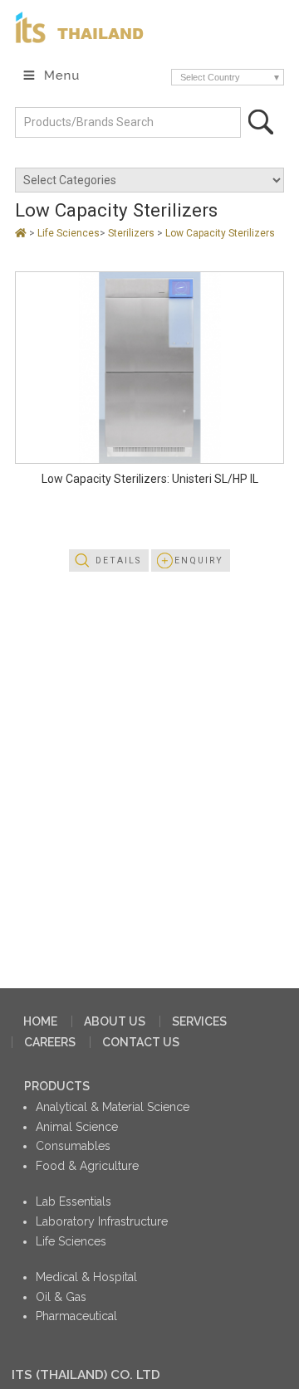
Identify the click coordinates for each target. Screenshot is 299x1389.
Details (118, 560)
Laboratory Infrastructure (102, 1221)
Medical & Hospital (86, 1277)
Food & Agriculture (87, 1165)
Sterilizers (132, 233)
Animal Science (77, 1126)
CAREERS (50, 1042)
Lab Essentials (73, 1201)
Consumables (73, 1146)
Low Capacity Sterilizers (220, 233)
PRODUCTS (57, 1086)
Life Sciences (68, 233)
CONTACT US (140, 1042)
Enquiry (198, 560)
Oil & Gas (61, 1297)
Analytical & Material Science (112, 1107)
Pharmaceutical (76, 1316)
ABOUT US (114, 1021)
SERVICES (199, 1021)
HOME (40, 1021)
